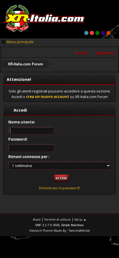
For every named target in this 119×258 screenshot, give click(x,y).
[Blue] (86, 33)
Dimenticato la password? (59, 188)
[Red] (92, 33)
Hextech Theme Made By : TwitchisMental (59, 230)
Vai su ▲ (80, 219)
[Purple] (103, 33)
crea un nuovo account (47, 96)
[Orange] (108, 33)
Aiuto (37, 219)
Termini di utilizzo (57, 219)
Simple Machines (72, 225)
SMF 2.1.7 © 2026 (47, 225)
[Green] (97, 33)
